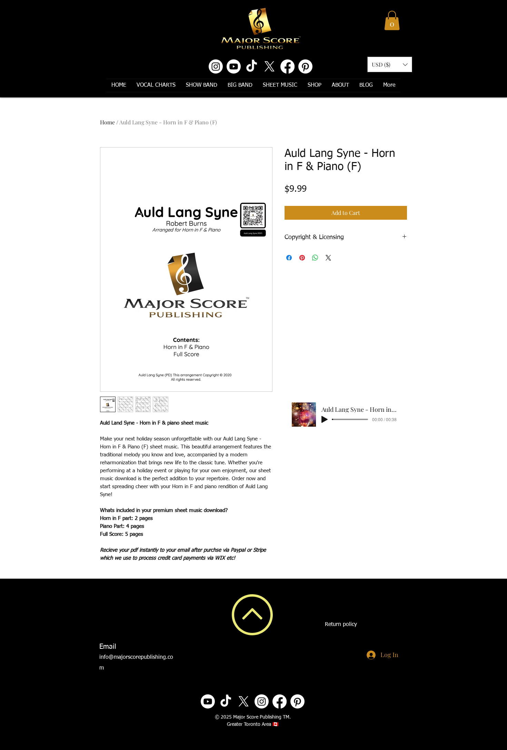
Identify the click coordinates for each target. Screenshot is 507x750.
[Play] (324, 419)
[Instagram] (216, 66)
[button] (392, 20)
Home (107, 122)
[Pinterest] (305, 66)
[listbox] (389, 64)
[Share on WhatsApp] (315, 258)
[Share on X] (328, 258)
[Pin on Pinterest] (302, 258)
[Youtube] (234, 66)
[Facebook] (287, 66)
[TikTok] (252, 66)
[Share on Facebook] (289, 258)
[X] (269, 66)
